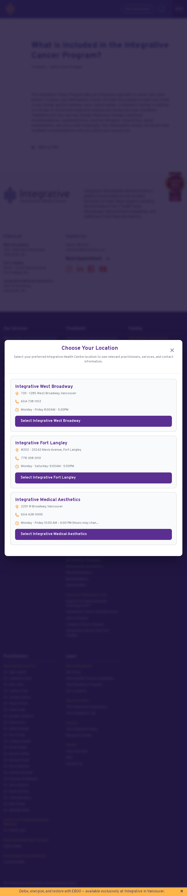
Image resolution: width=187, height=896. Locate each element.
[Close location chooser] (172, 350)
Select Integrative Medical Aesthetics (54, 534)
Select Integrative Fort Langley (48, 477)
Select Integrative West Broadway (50, 421)
